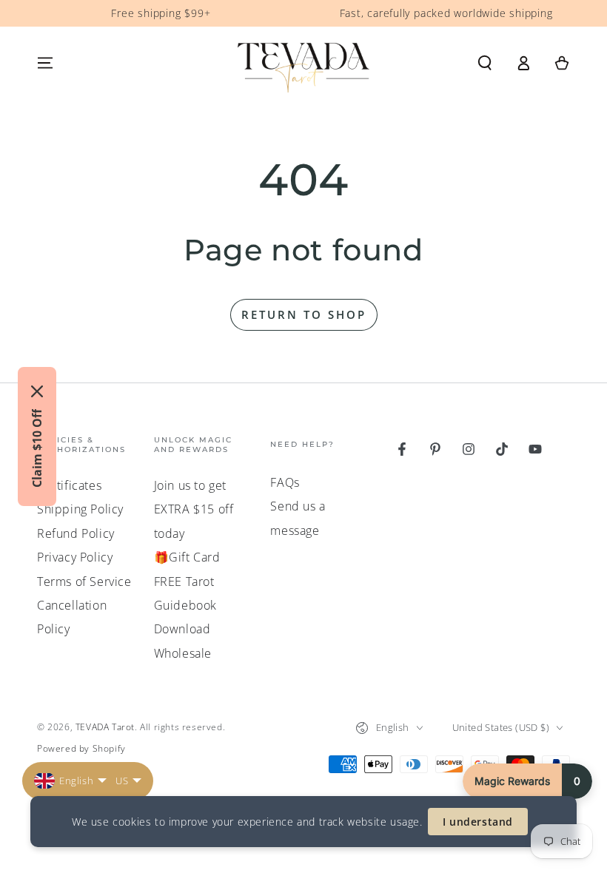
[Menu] (45, 63)
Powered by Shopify (81, 749)
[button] (485, 63)
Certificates (69, 485)
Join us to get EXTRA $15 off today (194, 509)
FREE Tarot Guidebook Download (185, 605)
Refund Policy (76, 533)
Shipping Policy (80, 509)
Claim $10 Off (37, 448)
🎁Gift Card (187, 557)
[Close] (37, 391)
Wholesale (183, 653)
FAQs (284, 482)
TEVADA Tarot (105, 727)
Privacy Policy (75, 557)
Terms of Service (84, 581)
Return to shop (303, 314)
